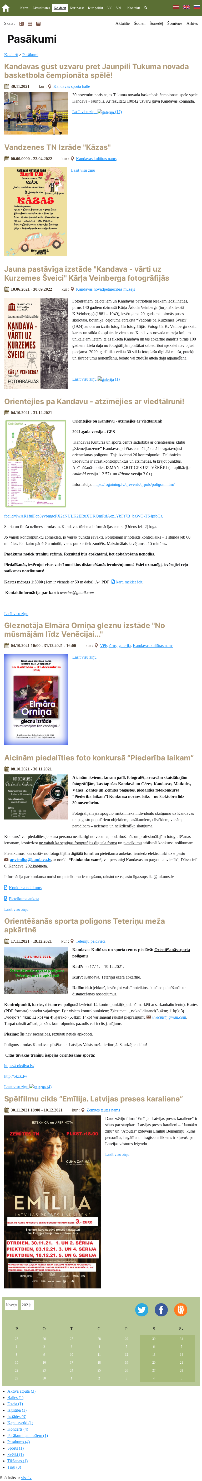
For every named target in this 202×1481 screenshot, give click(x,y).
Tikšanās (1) (17, 1461)
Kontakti (133, 8)
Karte (24, 8)
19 (126, 1362)
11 (99, 1355)
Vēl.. (119, 8)
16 (44, 1362)
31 (181, 1339)
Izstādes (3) (16, 1416)
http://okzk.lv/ (15, 1076)
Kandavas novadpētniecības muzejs (105, 289)
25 (16, 1339)
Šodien (139, 23)
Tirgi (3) (14, 1467)
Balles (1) (15, 1397)
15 (16, 1362)
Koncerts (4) (17, 1429)
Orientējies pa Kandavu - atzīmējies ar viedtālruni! (94, 401)
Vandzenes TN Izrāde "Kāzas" (57, 147)
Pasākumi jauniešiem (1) (27, 1435)
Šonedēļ (156, 23)
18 (99, 1362)
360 (109, 8)
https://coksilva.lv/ (19, 1065)
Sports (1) (15, 1448)
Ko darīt (60, 8)
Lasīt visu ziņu (83, 170)
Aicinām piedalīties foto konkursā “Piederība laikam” (99, 757)
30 (153, 1339)
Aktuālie (122, 23)
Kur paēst (77, 8)
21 (181, 1362)
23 (44, 1370)
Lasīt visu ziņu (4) (28, 1087)
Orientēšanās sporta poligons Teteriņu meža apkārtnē (84, 925)
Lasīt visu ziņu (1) (96, 379)
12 (126, 1355)
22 (16, 1370)
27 (71, 1339)
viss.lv (26, 1477)
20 (153, 1362)
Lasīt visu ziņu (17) (97, 111)
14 (181, 1355)
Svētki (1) (15, 1454)
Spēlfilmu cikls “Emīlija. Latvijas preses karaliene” (93, 1098)
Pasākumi (30, 54)
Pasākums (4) (18, 1442)
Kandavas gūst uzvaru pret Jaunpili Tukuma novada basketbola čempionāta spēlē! (96, 71)
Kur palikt (95, 8)
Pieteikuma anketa (24, 899)
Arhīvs (192, 23)
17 (71, 1362)
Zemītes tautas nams (103, 1110)
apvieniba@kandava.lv (30, 859)
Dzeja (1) (15, 1404)
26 (44, 1339)
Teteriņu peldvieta (90, 941)
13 (153, 1355)
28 (99, 1339)
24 (71, 1370)
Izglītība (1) (17, 1410)
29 (126, 1339)
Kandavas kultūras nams (96, 158)
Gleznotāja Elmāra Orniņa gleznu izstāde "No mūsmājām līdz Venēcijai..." (84, 630)
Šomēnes (174, 23)
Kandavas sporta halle (71, 86)
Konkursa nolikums (25, 887)
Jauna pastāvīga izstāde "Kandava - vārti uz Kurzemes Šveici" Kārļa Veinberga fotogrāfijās (86, 273)
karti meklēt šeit (129, 582)
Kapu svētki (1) (20, 1423)
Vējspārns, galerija (115, 645)
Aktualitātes (41, 8)
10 (71, 1355)
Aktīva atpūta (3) (21, 1391)
